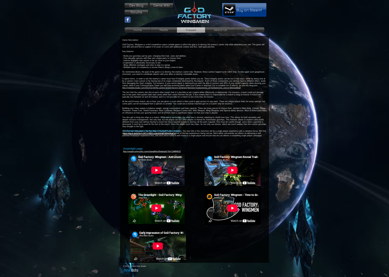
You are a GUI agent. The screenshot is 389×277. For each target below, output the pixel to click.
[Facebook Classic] (128, 20)
